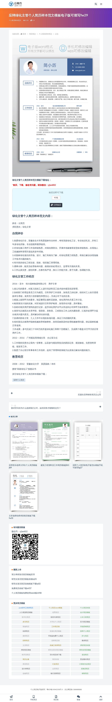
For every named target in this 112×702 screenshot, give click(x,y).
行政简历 (55, 664)
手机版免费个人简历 (55, 636)
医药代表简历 (56, 617)
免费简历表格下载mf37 (21, 588)
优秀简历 (55, 612)
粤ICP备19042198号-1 (55, 689)
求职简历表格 (26, 650)
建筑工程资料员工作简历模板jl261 (55, 465)
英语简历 (26, 664)
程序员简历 (26, 654)
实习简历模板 (85, 622)
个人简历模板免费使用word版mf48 (27, 593)
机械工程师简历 (55, 645)
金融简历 (26, 673)
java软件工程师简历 (26, 608)
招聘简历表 (55, 640)
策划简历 (85, 654)
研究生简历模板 (85, 650)
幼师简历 (26, 631)
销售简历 (85, 673)
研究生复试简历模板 (55, 650)
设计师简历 (26, 669)
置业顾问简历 (85, 659)
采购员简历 (85, 669)
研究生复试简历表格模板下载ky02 (26, 584)
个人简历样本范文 (15, 20)
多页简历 (26, 622)
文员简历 (26, 645)
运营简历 (55, 669)
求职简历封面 (85, 645)
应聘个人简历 (19, 380)
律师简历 (26, 636)
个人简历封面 (85, 608)
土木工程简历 (85, 617)
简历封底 (55, 659)
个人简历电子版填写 (37, 689)
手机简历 (33, 700)
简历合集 (26, 659)
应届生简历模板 (55, 631)
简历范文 (32, 34)
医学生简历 (26, 617)
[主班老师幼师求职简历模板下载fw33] (24, 491)
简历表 (56, 700)
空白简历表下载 (55, 654)
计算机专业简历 (85, 664)
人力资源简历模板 (26, 612)
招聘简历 (26, 640)
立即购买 (57, 205)
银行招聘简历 (56, 673)
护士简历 (85, 636)
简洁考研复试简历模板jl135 (23, 575)
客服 (78, 700)
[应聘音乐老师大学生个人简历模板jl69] (24, 441)
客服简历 (26, 626)
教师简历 (85, 640)
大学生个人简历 (55, 622)
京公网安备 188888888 (73, 689)
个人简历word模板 (55, 608)
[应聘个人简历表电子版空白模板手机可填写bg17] (88, 441)
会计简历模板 (85, 612)
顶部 (100, 700)
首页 (24, 34)
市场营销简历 (85, 626)
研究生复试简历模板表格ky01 (24, 579)
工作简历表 (55, 626)
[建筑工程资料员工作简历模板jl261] (56, 441)
